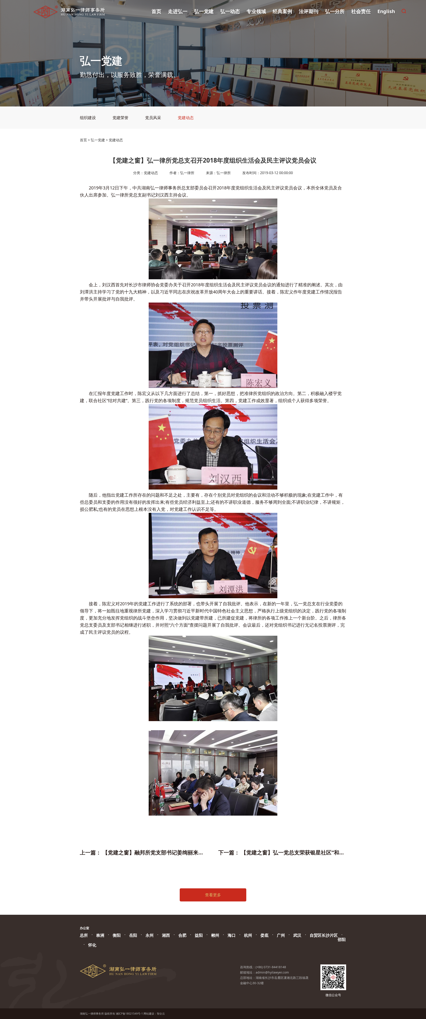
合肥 (182, 935)
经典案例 (282, 11)
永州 (150, 935)
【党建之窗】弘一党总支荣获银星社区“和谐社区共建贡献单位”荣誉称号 (326, 852)
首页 (156, 11)
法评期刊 (308, 11)
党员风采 (153, 117)
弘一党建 (204, 11)
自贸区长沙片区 (324, 935)
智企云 (161, 1013)
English (386, 11)
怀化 (92, 945)
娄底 (264, 935)
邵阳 (342, 939)
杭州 (248, 935)
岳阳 (133, 935)
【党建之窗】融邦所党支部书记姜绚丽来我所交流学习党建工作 (177, 852)
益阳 (199, 935)
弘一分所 (335, 11)
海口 (232, 935)
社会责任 (361, 11)
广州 (281, 935)
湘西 (166, 935)
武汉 (297, 935)
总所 (84, 935)
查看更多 (213, 894)
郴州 (215, 935)
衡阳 (117, 935)
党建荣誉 (120, 117)
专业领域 (256, 11)
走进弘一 (177, 11)
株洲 (100, 935)
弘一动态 (230, 11)
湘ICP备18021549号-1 (129, 1013)
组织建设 (88, 117)
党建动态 (186, 117)
